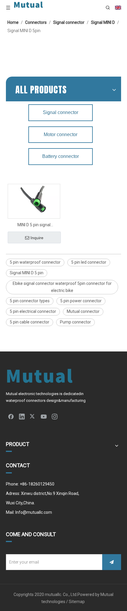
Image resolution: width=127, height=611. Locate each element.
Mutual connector (83, 311)
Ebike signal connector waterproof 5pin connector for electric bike (62, 287)
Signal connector (60, 112)
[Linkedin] (22, 416)
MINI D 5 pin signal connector (34, 225)
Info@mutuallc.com (33, 512)
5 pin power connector (81, 300)
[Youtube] (43, 416)
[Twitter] (33, 416)
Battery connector (60, 156)
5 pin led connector (88, 262)
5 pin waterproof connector (35, 262)
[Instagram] (54, 416)
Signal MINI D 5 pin (26, 272)
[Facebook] (11, 416)
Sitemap (77, 601)
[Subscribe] (111, 562)
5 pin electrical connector (33, 311)
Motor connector (60, 134)
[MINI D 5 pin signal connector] (34, 200)
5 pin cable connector (29, 322)
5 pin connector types (30, 300)
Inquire (36, 237)
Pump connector (75, 322)
